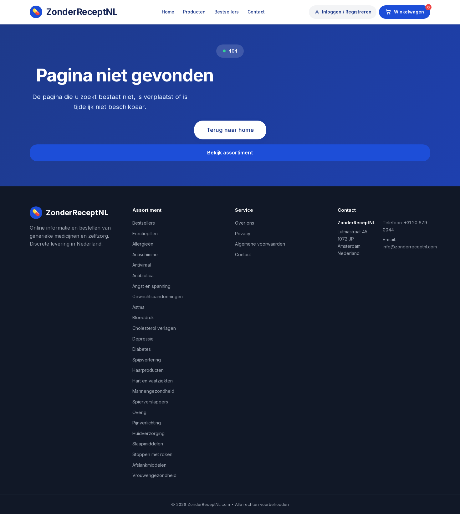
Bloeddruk (143, 317)
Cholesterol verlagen (154, 328)
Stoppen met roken (152, 454)
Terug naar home (230, 130)
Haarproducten (148, 370)
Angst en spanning (151, 286)
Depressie (143, 338)
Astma (138, 307)
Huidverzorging (148, 433)
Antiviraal (141, 264)
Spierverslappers (150, 401)
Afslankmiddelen (149, 465)
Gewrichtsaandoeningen (157, 296)
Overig (139, 412)
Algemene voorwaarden (260, 244)
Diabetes (141, 349)
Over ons (244, 223)
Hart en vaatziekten (152, 380)
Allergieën (142, 244)
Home (168, 11)
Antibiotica (143, 275)
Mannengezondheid (153, 391)
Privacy (242, 233)
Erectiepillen (145, 233)
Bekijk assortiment (230, 152)
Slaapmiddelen (147, 443)
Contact (256, 11)
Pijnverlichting (146, 422)
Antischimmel (145, 254)
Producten (194, 11)
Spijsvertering (146, 359)
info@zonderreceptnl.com (410, 246)
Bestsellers (226, 11)
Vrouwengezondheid (154, 475)
